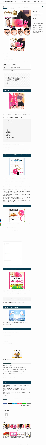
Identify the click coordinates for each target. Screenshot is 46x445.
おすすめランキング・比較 (37, 11)
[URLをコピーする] (29, 403)
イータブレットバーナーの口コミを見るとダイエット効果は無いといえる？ (38, 23)
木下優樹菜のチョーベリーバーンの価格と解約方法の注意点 (14, 79)
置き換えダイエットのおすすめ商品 (11, 81)
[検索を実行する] (42, 6)
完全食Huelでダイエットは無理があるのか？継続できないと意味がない (38, 32)
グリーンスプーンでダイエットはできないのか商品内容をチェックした (38, 30)
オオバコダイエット (10, 83)
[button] (5, 403)
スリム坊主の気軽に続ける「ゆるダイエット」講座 (9, 1)
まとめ (7, 84)
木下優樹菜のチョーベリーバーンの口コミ (12, 80)
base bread (9, 82)
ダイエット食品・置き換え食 (37, 14)
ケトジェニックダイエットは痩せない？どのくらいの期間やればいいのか (38, 27)
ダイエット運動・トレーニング (37, 15)
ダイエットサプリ (5, 8)
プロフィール (35, 18)
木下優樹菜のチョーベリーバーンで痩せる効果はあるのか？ (14, 78)
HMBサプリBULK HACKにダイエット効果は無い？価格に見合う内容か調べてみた (38, 25)
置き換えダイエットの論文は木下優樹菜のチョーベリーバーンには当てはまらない (17, 77)
